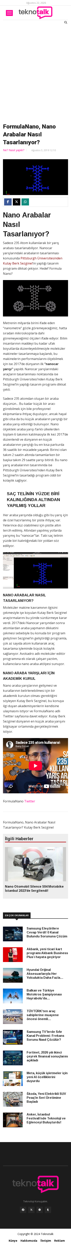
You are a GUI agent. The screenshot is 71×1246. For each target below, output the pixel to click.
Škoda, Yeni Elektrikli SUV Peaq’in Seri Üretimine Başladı (46, 1097)
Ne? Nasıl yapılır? (13, 150)
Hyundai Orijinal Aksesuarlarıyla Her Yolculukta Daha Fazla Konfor (43, 974)
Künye (13, 1240)
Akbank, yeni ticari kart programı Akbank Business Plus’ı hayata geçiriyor (47, 953)
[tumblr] (48, 1211)
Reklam (59, 1240)
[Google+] (39, 1211)
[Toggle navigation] (9, 13)
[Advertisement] (35, 72)
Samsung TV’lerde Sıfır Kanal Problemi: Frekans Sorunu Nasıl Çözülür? (45, 1035)
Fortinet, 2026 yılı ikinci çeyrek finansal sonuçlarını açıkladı (47, 1056)
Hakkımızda (29, 1240)
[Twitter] (31, 1211)
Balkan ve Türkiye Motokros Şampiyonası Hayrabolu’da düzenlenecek (44, 994)
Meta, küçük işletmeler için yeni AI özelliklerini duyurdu (47, 1077)
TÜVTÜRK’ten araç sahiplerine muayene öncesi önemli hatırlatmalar (43, 1015)
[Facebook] (23, 1211)
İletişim (45, 1240)
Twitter (29, 801)
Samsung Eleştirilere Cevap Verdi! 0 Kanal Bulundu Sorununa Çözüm (47, 932)
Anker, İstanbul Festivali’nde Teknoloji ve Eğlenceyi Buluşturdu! (46, 1118)
